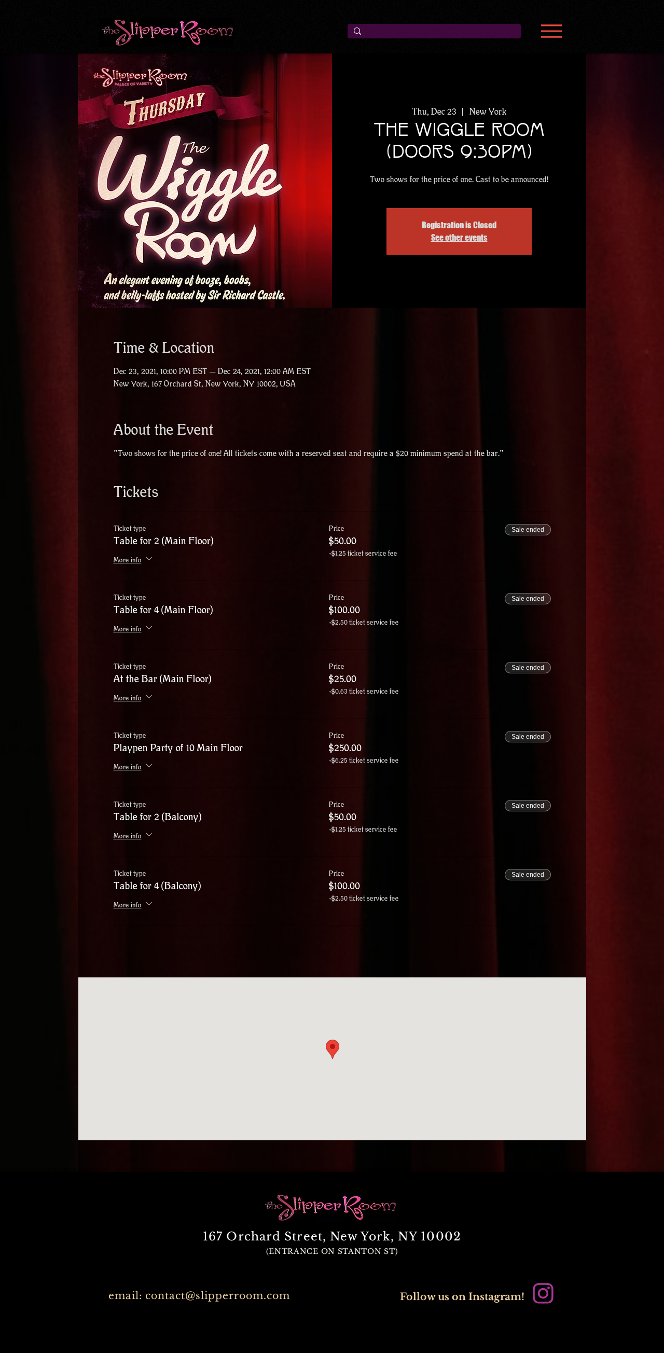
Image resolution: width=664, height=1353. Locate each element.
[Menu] (551, 31)
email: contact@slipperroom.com (199, 1296)
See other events (459, 237)
